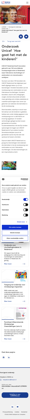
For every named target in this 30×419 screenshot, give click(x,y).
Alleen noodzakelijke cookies (15, 238)
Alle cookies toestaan (15, 227)
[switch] (25, 204)
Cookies (17, 412)
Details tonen (21, 222)
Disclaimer (24, 412)
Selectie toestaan (15, 232)
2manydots (22, 414)
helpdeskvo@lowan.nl (9, 380)
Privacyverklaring (8, 412)
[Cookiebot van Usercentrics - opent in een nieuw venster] (21, 179)
